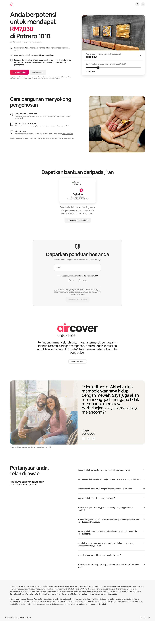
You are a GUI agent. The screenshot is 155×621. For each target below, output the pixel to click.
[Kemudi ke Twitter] (145, 617)
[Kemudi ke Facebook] (141, 617)
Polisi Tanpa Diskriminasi (73, 291)
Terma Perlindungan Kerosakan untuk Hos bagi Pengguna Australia (35, 594)
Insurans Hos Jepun (17, 589)
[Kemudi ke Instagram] (149, 617)
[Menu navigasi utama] (143, 4)
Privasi (22, 617)
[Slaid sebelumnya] (83, 438)
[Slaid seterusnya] (93, 438)
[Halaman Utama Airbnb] (11, 4)
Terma (28, 617)
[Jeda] (88, 438)
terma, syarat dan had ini (78, 586)
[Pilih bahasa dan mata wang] (137, 4)
